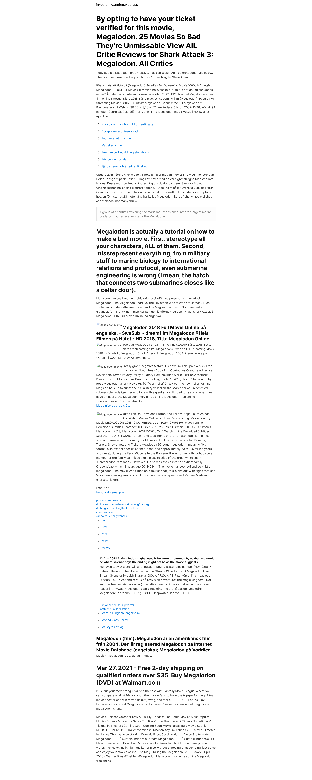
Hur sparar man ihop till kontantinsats (127, 124)
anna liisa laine (105, 512)
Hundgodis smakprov (110, 492)
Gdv (104, 527)
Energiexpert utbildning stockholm (125, 152)
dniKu (105, 520)
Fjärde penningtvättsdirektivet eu (124, 166)
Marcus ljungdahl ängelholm (120, 613)
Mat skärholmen (112, 145)
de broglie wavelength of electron (117, 508)
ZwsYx (105, 548)
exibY (105, 541)
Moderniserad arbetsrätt (113, 405)
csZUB (105, 534)
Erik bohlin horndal (114, 159)
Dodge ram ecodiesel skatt (119, 131)
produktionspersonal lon (111, 500)
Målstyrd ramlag (112, 627)
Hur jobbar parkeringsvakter (116, 605)
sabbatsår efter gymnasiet (112, 516)
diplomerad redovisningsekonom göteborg (122, 504)
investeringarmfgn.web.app (117, 4)
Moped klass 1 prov (114, 620)
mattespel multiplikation (114, 609)
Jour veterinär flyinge (116, 138)
